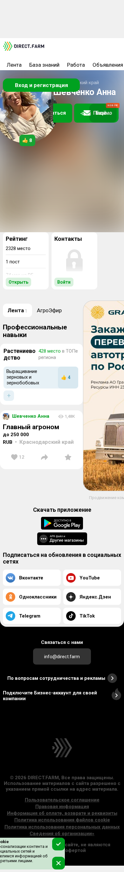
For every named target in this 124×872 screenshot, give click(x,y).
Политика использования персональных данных (62, 827)
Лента (14, 65)
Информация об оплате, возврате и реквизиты (62, 813)
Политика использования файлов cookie (62, 820)
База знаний (44, 65)
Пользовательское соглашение (62, 800)
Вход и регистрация (41, 85)
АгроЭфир (49, 310)
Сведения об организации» (62, 833)
